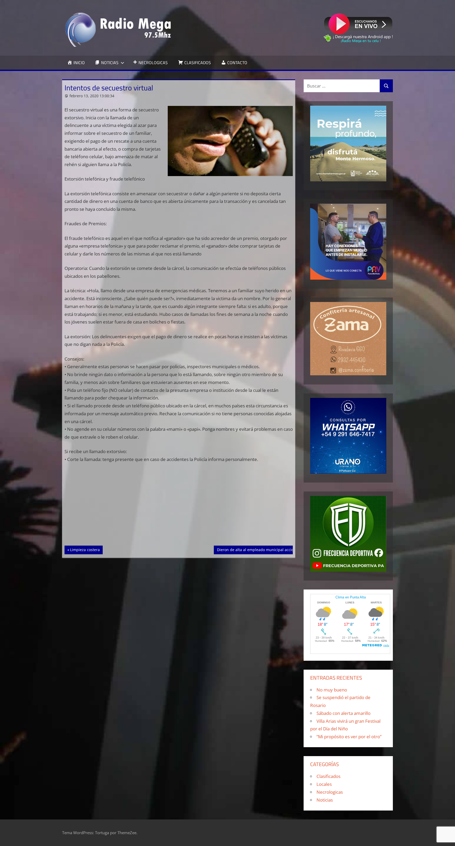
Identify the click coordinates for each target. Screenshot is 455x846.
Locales (324, 784)
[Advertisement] (179, 507)
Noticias (324, 800)
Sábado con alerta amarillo (343, 713)
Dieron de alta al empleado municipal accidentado (261, 549)
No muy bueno (331, 690)
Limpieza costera (85, 549)
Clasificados (328, 776)
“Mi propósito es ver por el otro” (349, 737)
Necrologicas (329, 792)
